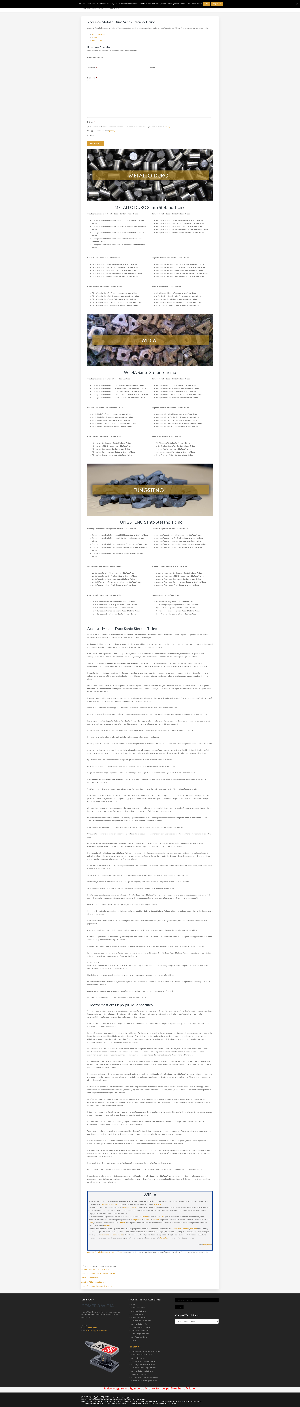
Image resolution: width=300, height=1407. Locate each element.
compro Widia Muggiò (138, 1374)
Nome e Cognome (95, 57)
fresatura (185, 1228)
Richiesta (92, 78)
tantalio (156, 1219)
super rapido (118, 1235)
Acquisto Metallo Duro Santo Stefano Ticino (104, 1252)
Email (153, 67)
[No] (297, 4)
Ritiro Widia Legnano (89, 1277)
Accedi (130, 1398)
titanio (146, 1219)
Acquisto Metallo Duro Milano (141, 1321)
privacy (167, 127)
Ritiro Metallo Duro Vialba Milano (142, 1371)
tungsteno (136, 1219)
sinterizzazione (129, 1207)
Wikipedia (207, 1244)
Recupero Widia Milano (138, 1317)
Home (133, 1305)
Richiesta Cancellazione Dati (106, 1398)
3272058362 (92, 1328)
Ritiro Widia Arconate (138, 1358)
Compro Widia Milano (138, 1308)
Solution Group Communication (134, 1399)
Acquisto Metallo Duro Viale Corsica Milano (145, 1352)
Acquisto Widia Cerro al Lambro (93, 1282)
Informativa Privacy (88, 1398)
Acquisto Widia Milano (138, 1311)
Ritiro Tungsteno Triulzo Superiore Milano (98, 1273)
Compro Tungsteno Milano (140, 1334)
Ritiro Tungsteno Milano (139, 1337)
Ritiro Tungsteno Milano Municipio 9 (143, 1364)
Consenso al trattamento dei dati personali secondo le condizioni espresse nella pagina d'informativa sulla (130, 127)
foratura (193, 1228)
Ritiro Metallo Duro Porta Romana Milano (145, 1377)
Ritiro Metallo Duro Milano (139, 1324)
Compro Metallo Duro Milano (140, 1327)
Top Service (134, 1346)
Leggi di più (217, 4)
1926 (163, 1216)
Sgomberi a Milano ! (183, 1388)
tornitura (177, 1228)
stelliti (107, 1225)
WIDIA (94, 37)
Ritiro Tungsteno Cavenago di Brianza (96, 1286)
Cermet (122, 1222)
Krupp (145, 1216)
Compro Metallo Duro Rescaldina (142, 1355)
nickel (90, 1222)
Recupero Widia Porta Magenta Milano (144, 1381)
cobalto (157, 1204)
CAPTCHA (91, 135)
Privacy (91, 122)
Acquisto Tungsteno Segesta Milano (143, 1368)
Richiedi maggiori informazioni (96, 1330)
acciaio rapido (105, 1235)
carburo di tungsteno (110, 1204)
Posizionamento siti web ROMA (112, 1399)
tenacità (163, 1238)
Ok (207, 4)
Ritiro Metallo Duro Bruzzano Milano (143, 1361)
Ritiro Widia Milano (137, 1314)
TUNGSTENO (97, 40)
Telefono (92, 67)
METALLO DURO (98, 34)
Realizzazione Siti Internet (90, 1399)
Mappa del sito (122, 1398)
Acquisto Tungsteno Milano (140, 1330)
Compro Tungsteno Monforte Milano (96, 1269)
